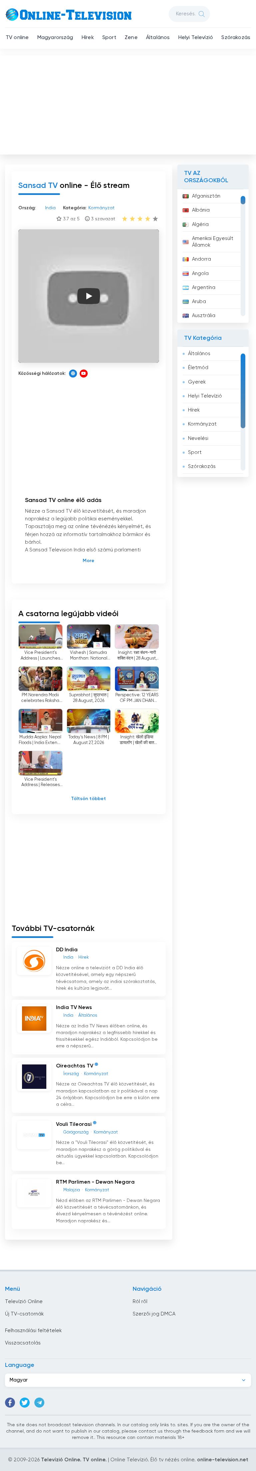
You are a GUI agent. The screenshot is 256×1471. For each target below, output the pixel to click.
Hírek (88, 37)
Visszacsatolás (23, 1342)
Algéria (200, 224)
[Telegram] (39, 1403)
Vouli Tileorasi (74, 1124)
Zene (131, 37)
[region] (213, 256)
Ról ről (140, 1301)
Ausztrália (203, 315)
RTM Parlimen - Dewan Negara (95, 1182)
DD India (67, 950)
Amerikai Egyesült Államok (212, 242)
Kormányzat (202, 424)
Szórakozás (235, 37)
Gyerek (197, 382)
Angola (200, 273)
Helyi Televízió (195, 37)
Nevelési (198, 438)
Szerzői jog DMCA (154, 1313)
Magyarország (55, 37)
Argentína (203, 287)
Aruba (199, 301)
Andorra (201, 259)
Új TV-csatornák (24, 1313)
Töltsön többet (88, 798)
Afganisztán (206, 196)
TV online (17, 37)
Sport (109, 37)
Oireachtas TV (74, 1066)
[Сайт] (73, 374)
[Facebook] (10, 1403)
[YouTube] (84, 374)
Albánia (201, 210)
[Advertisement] (128, 103)
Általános (158, 37)
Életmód (198, 367)
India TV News (74, 1007)
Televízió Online (24, 1301)
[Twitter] (25, 1403)
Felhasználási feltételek (33, 1330)
